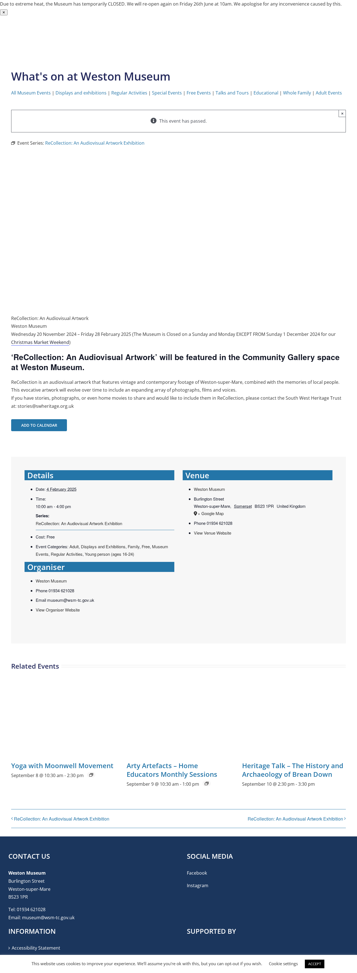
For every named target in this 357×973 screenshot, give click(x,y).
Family (133, 546)
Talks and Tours (232, 93)
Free (146, 546)
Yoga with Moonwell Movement (62, 765)
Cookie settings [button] (283, 963)
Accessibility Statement (36, 948)
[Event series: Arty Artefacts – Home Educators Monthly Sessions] (207, 783)
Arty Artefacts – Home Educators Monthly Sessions (172, 770)
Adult (74, 546)
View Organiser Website (58, 610)
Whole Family (297, 93)
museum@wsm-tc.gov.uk (48, 917)
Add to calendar (39, 425)
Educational (266, 93)
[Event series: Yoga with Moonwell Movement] (91, 775)
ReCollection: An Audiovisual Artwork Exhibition (79, 523)
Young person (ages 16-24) (109, 554)
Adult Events (329, 93)
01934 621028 (31, 909)
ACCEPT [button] (314, 963)
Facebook (197, 873)
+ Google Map (211, 513)
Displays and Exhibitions (103, 546)
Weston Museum (51, 581)
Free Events (199, 93)
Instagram (197, 885)
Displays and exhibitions (81, 93)
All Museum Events (31, 93)
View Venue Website (212, 533)
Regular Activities (129, 93)
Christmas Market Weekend (40, 342)
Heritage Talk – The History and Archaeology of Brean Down (292, 770)
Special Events (167, 93)
